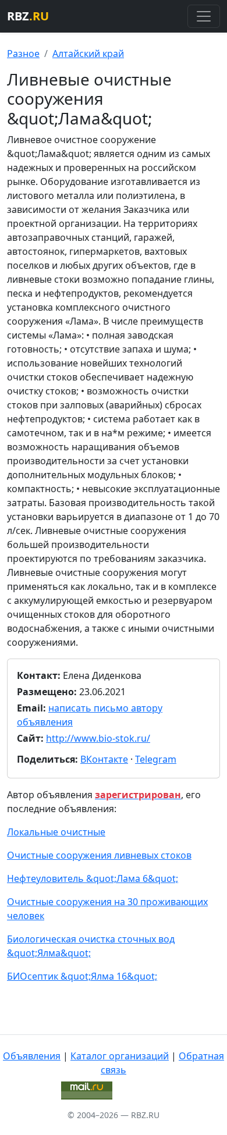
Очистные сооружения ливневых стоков (99, 855)
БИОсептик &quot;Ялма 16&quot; (82, 976)
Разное (23, 53)
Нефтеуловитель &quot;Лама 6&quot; (92, 878)
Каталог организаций (119, 1055)
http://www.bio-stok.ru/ (98, 738)
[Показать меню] (203, 16)
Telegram (155, 759)
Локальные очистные (56, 832)
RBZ (28, 16)
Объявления (32, 1055)
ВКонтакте (104, 759)
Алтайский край (88, 53)
